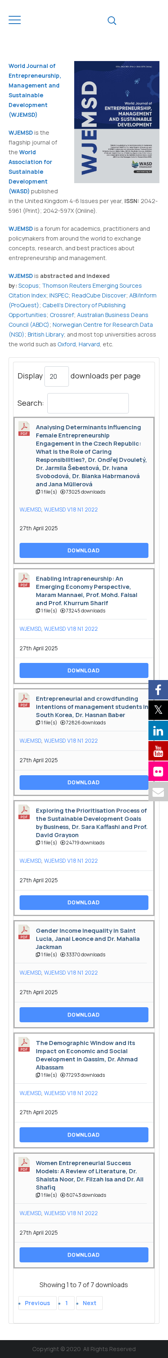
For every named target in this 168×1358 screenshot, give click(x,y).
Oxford (66, 344)
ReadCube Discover (99, 295)
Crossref (62, 315)
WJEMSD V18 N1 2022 (71, 509)
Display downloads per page (79, 375)
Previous (37, 1303)
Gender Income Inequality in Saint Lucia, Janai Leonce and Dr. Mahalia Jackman (88, 938)
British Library (46, 334)
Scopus (28, 285)
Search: (31, 403)
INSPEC (59, 295)
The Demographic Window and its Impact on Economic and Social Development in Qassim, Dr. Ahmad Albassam (87, 1055)
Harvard (89, 344)
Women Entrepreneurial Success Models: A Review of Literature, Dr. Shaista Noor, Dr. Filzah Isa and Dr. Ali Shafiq (90, 1175)
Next (89, 1303)
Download (84, 550)
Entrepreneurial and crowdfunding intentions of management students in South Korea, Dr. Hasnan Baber (92, 706)
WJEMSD (21, 276)
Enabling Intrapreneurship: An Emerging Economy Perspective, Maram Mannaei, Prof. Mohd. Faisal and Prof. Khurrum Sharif (86, 590)
